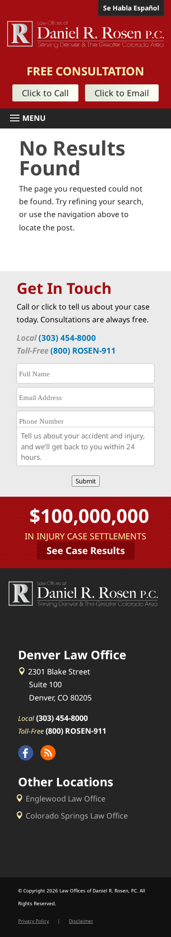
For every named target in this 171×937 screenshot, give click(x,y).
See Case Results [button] (86, 550)
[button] (89, 118)
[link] (85, 33)
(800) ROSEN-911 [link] (83, 350)
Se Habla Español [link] (131, 7)
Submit (86, 481)
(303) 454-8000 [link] (67, 337)
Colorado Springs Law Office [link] (77, 815)
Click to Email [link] (122, 93)
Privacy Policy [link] (33, 921)
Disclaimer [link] (81, 921)
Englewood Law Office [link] (65, 798)
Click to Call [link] (45, 93)
